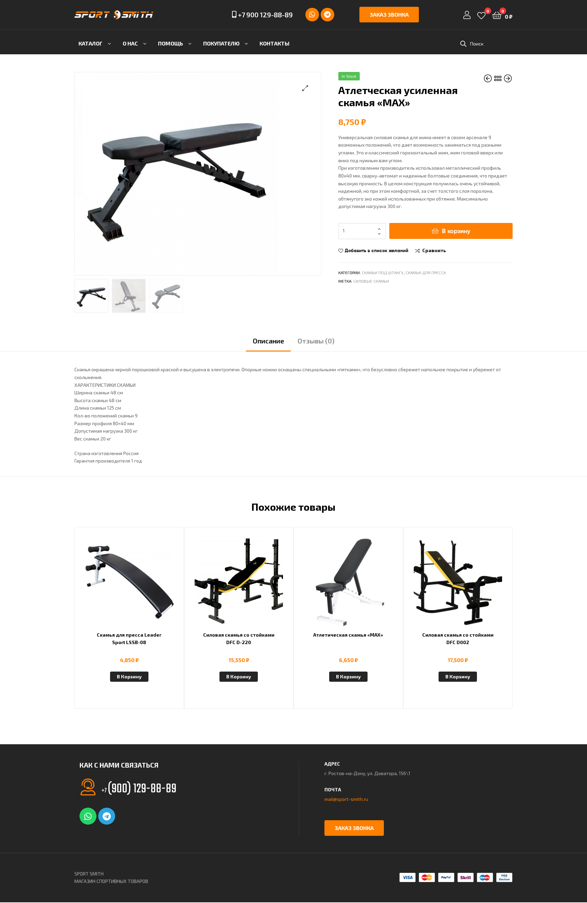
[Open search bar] (463, 43)
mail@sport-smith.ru (346, 799)
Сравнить (434, 250)
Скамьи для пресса (426, 272)
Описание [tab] (268, 341)
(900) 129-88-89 (139, 789)
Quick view (145, 586)
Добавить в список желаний (376, 250)
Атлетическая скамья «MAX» (348, 635)
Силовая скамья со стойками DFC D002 (458, 638)
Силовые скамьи (371, 281)
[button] (305, 88)
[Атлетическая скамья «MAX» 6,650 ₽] (488, 79)
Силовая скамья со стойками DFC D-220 (238, 638)
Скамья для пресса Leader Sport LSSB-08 (129, 638)
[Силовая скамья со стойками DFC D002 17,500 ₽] (508, 79)
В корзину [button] (129, 676)
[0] (481, 14)
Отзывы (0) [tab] (316, 341)
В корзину (456, 231)
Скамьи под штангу (383, 272)
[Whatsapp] (312, 14)
